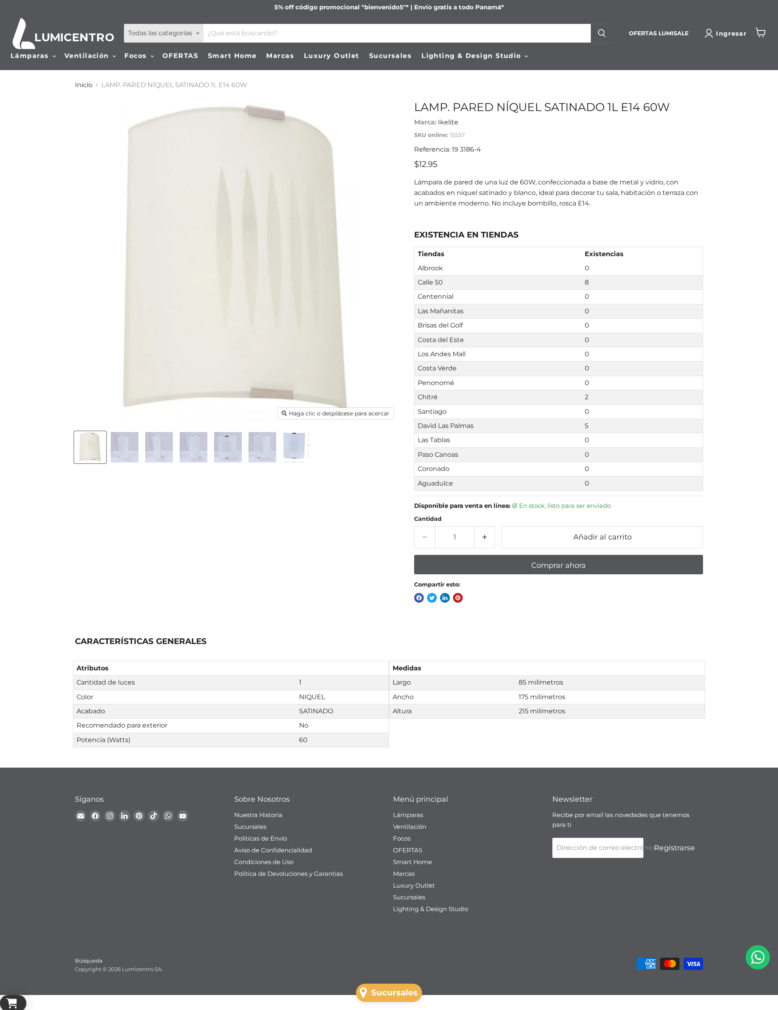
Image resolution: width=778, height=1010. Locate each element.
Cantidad (428, 519)
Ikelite (448, 122)
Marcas (280, 56)
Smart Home (232, 56)
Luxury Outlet (331, 56)
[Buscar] (602, 33)
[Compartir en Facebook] (419, 598)
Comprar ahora (558, 565)
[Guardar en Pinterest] (458, 598)
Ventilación (87, 56)
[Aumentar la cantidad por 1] (484, 537)
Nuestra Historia (258, 815)
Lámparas (31, 56)
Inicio (83, 85)
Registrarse (674, 847)
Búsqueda (89, 960)
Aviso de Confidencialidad (273, 850)
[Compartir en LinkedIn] (445, 598)
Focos (137, 56)
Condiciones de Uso (263, 862)
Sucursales (390, 56)
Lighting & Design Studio (472, 56)
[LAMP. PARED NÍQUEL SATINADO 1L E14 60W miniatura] (90, 447)
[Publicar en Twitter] (432, 598)
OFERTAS (180, 56)
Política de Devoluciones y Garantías (288, 873)
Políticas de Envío (260, 838)
